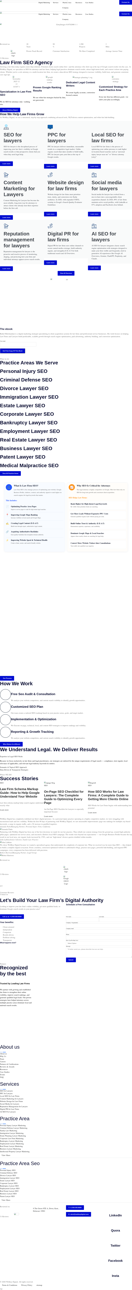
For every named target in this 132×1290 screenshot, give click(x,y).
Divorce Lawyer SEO (24, 388)
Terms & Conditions (9, 1285)
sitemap (39, 1285)
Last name (101, 916)
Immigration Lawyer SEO (29, 397)
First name (68, 916)
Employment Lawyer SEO (30, 431)
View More (6, 1155)
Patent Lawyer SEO (22, 457)
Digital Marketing (44, 2)
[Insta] (115, 1268)
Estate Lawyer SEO (22, 405)
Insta (115, 1275)
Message (68, 946)
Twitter (115, 1245)
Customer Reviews (7, 892)
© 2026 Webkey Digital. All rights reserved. (16, 1281)
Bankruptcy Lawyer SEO (29, 422)
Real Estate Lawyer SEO (28, 440)
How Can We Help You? (72, 940)
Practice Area (67, 2)
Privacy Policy (26, 1285)
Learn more (4, 810)
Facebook (115, 1260)
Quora (115, 1230)
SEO (2, 783)
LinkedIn (115, 1215)
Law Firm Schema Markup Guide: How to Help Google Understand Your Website (20, 792)
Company (65, 8)
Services (55, 2)
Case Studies (89, 2)
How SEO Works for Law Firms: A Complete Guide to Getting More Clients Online (108, 795)
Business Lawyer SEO (26, 448)
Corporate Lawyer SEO (27, 414)
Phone (67, 934)
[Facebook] (115, 1253)
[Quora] (115, 1223)
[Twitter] (115, 1238)
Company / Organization (72, 922)
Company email (70, 928)
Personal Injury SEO (23, 371)
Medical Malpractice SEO (29, 465)
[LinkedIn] (115, 1207)
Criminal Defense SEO (26, 380)
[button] (11, 756)
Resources (79, 2)
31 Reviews (4, 874)
